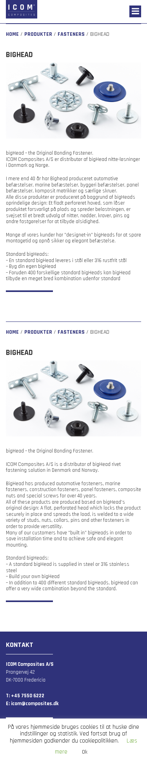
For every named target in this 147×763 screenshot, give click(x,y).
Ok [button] (84, 752)
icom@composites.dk (34, 703)
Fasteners (71, 34)
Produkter (38, 34)
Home (12, 34)
